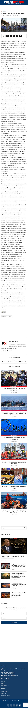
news (10, 316)
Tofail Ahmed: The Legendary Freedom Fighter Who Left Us (13, 557)
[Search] (26, 2)
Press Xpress (8, 15)
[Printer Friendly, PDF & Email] (3, 312)
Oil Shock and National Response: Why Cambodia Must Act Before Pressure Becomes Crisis (18, 585)
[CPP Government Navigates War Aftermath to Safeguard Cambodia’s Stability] (5, 595)
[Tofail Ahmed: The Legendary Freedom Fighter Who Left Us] (14, 546)
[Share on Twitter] (14, 36)
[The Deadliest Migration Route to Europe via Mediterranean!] (14, 402)
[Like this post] (7, 36)
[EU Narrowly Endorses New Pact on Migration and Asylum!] (14, 476)
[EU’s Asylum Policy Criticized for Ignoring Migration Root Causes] (14, 427)
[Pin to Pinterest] (17, 36)
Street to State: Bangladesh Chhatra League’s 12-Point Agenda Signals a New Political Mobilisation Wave (18, 575)
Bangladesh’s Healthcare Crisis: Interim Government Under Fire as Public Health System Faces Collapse (18, 565)
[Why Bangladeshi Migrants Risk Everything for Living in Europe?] (14, 500)
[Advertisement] (14, 328)
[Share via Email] (20, 36)
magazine (4, 316)
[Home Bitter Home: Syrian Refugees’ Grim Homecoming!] (14, 378)
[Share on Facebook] (11, 36)
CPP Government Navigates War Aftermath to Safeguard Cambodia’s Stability (18, 594)
